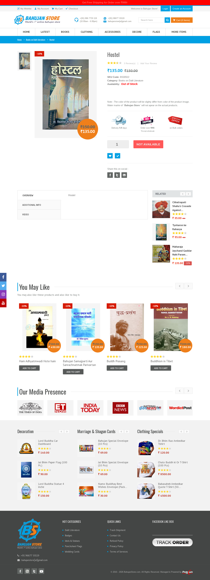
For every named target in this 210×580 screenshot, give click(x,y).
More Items (179, 32)
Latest (45, 32)
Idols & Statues (72, 540)
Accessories (113, 32)
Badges (68, 535)
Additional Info (31, 204)
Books (65, 32)
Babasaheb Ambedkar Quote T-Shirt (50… (170, 485)
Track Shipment (117, 530)
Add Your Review (148, 63)
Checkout (117, 155)
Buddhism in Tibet (162, 361)
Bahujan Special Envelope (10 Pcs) (113, 442)
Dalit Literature (72, 530)
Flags (156, 32)
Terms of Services (119, 551)
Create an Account (182, 8)
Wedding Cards (72, 551)
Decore (137, 32)
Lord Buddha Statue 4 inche (51, 485)
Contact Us (115, 535)
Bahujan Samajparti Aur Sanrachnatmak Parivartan (79, 363)
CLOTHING (87, 32)
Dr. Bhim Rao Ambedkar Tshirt (171, 442)
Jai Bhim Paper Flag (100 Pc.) (52, 463)
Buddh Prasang (116, 361)
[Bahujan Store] (37, 19)
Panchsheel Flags (73, 546)
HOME (26, 32)
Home (19, 39)
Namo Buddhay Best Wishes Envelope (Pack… (112, 485)
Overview (27, 195)
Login (165, 8)
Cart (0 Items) (183, 20)
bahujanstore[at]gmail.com (119, 21)
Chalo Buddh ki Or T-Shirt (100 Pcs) (173, 463)
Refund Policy (116, 540)
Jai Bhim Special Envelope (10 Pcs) (113, 463)
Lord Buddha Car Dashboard (48, 442)
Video (25, 214)
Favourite (110, 155)
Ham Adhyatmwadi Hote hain (37, 361)
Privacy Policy (116, 546)
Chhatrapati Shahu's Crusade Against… (181, 206)
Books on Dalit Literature (35, 39)
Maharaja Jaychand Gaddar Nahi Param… (182, 250)
